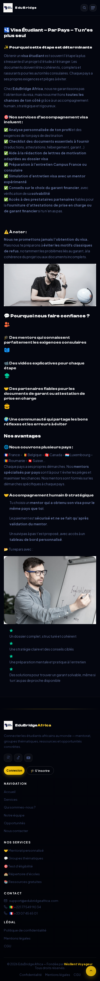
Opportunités (14, 823)
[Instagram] (8, 758)
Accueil (10, 792)
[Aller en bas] (91, 971)
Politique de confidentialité (25, 930)
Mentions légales (17, 938)
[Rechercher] (84, 7)
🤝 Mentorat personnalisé (24, 850)
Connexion (14, 770)
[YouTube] (28, 758)
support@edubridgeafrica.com (33, 901)
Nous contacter (16, 831)
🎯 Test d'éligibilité (18, 866)
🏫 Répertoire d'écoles (22, 874)
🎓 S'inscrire (40, 770)
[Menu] (93, 7)
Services (10, 799)
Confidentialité (30, 975)
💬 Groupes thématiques (23, 858)
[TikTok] (18, 758)
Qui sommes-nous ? (20, 807)
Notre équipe (14, 815)
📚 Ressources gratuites (23, 882)
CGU (7, 946)
